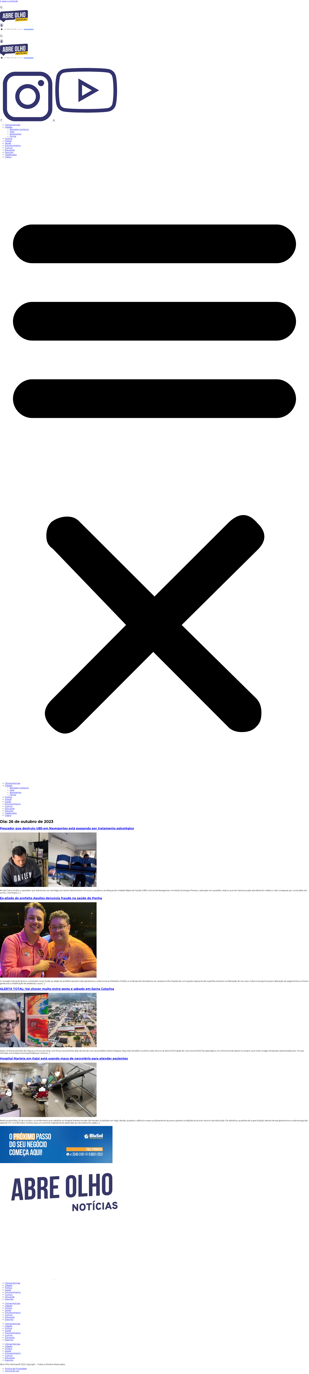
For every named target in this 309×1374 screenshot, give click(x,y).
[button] (154, 470)
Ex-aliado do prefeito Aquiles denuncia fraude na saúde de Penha (51, 898)
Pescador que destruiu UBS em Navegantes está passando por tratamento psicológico (67, 828)
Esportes (9, 152)
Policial (8, 141)
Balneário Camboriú (19, 129)
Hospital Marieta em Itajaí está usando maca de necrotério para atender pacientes (64, 1058)
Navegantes (15, 134)
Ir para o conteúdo (9, 1)
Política (8, 138)
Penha (13, 136)
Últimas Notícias (12, 125)
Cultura (8, 148)
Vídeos (8, 157)
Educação (10, 150)
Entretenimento (13, 145)
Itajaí (12, 132)
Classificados (11, 155)
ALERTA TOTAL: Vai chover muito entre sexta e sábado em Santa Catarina (57, 989)
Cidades (8, 127)
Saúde (8, 143)
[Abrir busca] (1, 7)
